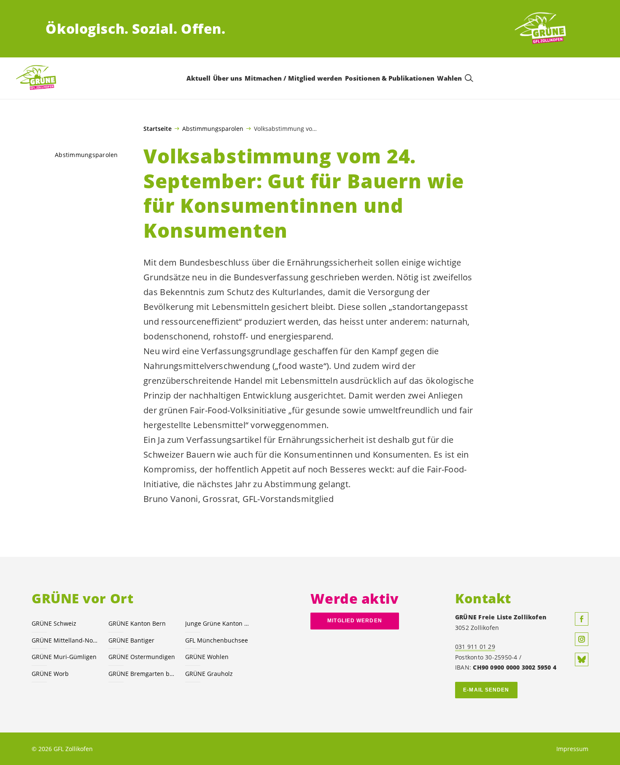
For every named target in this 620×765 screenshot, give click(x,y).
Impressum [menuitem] (572, 749)
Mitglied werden (354, 621)
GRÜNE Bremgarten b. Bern (141, 674)
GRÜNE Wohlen (207, 657)
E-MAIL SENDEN (486, 690)
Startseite (157, 129)
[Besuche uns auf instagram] (581, 639)
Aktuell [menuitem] (198, 78)
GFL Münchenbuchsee (216, 640)
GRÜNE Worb (50, 674)
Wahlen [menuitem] (449, 78)
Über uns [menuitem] (227, 78)
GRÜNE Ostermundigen (141, 657)
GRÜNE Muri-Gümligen (64, 657)
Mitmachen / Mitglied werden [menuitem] (293, 78)
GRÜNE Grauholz (209, 674)
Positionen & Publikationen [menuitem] (389, 78)
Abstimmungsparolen (212, 128)
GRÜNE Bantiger (131, 640)
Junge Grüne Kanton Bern (218, 623)
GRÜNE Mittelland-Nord (65, 640)
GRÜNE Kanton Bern (137, 623)
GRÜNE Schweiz (54, 623)
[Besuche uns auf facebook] (581, 619)
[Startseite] (543, 28)
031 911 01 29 (475, 647)
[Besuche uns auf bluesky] (581, 659)
